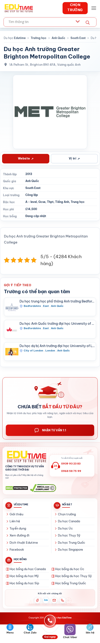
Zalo (46, 600)
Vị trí (74, 158)
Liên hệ (15, 521)
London (50, 350)
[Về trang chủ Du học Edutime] (26, 456)
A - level (31, 202)
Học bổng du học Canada (28, 569)
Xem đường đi (19, 535)
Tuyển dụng (18, 528)
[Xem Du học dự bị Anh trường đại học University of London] (11, 351)
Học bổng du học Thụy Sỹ (73, 576)
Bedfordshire (32, 306)
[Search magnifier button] (87, 22)
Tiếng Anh (62, 202)
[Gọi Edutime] (62, 600)
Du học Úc (65, 528)
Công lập (31, 195)
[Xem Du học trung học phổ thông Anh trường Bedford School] (11, 307)
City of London (33, 350)
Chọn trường (67, 514)
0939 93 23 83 (70, 463)
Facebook (17, 549)
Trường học (39, 38)
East (46, 306)
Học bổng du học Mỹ (24, 576)
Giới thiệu (16, 514)
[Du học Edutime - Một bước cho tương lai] (18, 8)
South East (78, 38)
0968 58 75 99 (71, 471)
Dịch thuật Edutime (24, 542)
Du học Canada (69, 521)
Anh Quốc (58, 38)
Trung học (78, 202)
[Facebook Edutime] (37, 600)
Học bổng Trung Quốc (70, 583)
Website (25, 158)
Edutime (20, 38)
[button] (94, 8)
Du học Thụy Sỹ (69, 535)
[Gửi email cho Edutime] (54, 600)
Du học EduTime (63, 617)
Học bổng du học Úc (69, 569)
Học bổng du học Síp (24, 583)
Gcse (41, 202)
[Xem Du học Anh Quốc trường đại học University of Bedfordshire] (11, 329)
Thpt (50, 202)
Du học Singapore (70, 549)
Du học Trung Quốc (71, 542)
